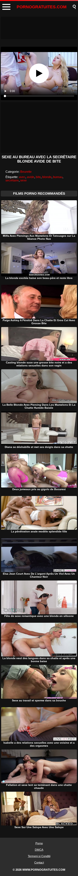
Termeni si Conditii (39, 856)
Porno (39, 843)
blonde (46, 177)
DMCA (39, 849)
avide (30, 177)
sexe (23, 180)
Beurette (26, 171)
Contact (39, 862)
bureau (57, 177)
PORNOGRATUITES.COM (41, 7)
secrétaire (12, 180)
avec (22, 177)
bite (38, 177)
